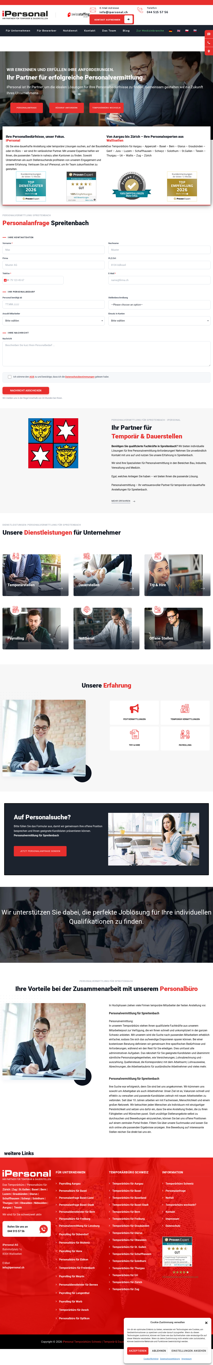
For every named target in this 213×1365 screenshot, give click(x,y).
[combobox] (6, 280)
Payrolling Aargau (70, 1183)
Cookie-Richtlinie (151, 1359)
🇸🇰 (195, 31)
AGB (31, 376)
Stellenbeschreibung (118, 297)
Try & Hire (157, 585)
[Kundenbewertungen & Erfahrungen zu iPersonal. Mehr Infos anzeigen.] (81, 186)
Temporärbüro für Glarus (127, 1233)
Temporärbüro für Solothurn (129, 1261)
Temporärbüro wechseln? (181, 1204)
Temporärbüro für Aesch (74, 1309)
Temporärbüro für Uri (125, 1275)
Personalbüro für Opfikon (74, 1318)
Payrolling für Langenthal (74, 1293)
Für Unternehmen (18, 31)
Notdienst (70, 31)
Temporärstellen (21, 585)
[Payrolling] (61, 642)
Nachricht (7, 338)
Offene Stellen (161, 638)
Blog (126, 31)
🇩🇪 (170, 31)
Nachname (113, 243)
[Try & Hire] (203, 588)
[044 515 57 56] (209, 43)
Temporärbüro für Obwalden (129, 1240)
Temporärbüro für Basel (126, 1190)
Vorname (7, 243)
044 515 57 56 (15, 1231)
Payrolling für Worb (71, 1301)
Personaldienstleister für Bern (77, 1211)
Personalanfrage (176, 1190)
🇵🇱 (187, 31)
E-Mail (112, 273)
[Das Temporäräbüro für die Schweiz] (25, 15)
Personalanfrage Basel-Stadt (76, 1204)
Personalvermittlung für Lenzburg (79, 1225)
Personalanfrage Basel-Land (76, 1197)
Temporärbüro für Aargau (127, 1183)
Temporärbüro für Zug (125, 1289)
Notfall (170, 1197)
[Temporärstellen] (61, 588)
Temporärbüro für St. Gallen (129, 1247)
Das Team (109, 31)
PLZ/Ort (112, 258)
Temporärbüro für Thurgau (128, 1268)
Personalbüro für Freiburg (74, 1218)
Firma (5, 258)
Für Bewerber (46, 31)
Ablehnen (159, 1350)
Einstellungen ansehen (189, 1350)
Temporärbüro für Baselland (129, 1197)
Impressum (187, 1359)
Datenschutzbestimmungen (80, 376)
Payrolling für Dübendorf (74, 1234)
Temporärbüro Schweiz (180, 1183)
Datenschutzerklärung (170, 1359)
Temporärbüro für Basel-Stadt (130, 1204)
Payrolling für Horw (71, 1251)
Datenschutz (173, 1225)
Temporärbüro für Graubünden (130, 1225)
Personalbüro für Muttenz (75, 1242)
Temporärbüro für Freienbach (77, 1267)
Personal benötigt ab (12, 297)
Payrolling (15, 638)
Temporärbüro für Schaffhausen (131, 1254)
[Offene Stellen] (203, 642)
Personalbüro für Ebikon (74, 1259)
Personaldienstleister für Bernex (79, 1284)
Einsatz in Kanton (116, 313)
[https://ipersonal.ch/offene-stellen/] (53, 443)
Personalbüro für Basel (73, 1190)
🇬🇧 (179, 31)
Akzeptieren (138, 1350)
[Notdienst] (132, 642)
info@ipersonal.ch (13, 1267)
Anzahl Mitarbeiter (11, 313)
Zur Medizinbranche (150, 31)
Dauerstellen (89, 585)
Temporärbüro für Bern (126, 1211)
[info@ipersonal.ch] (209, 34)
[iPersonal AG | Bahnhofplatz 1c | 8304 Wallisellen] (209, 51)
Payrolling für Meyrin (72, 1276)
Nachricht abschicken (26, 390)
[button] (206, 1322)
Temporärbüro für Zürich (127, 1282)
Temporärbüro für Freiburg (128, 1218)
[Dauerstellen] (132, 588)
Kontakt (90, 31)
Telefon (6, 273)
